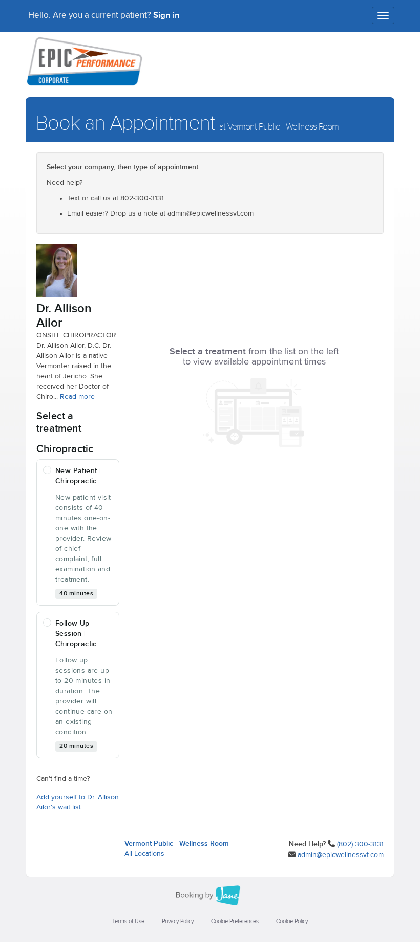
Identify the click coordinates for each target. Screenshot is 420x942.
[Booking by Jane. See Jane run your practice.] (210, 895)
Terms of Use (128, 921)
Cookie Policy (292, 921)
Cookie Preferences (235, 921)
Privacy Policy (178, 921)
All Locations (144, 854)
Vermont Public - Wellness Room (176, 843)
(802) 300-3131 (360, 844)
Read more (77, 396)
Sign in (166, 15)
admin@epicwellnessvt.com (341, 855)
